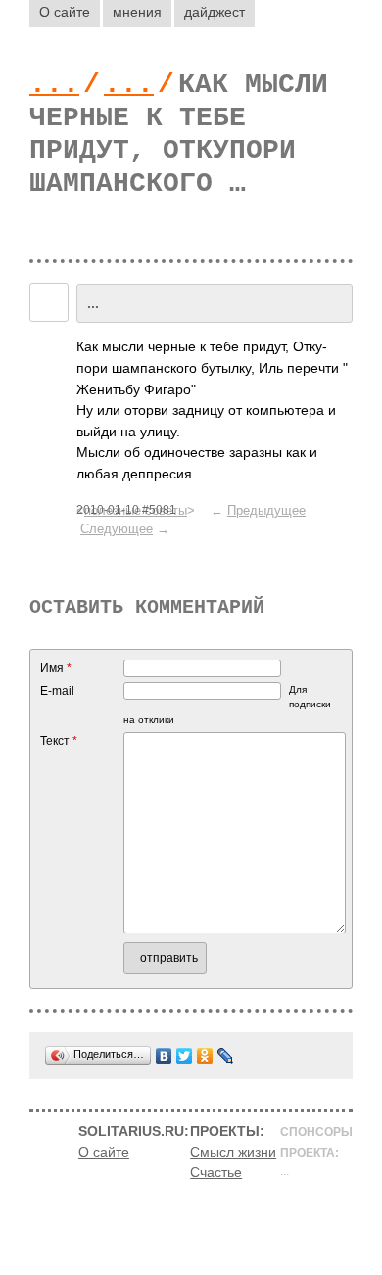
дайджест (214, 12)
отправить (169, 958)
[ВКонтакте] (164, 1056)
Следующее (116, 529)
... (54, 84)
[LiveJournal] (225, 1056)
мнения (137, 12)
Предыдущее (266, 510)
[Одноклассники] (205, 1056)
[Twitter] (184, 1056)
